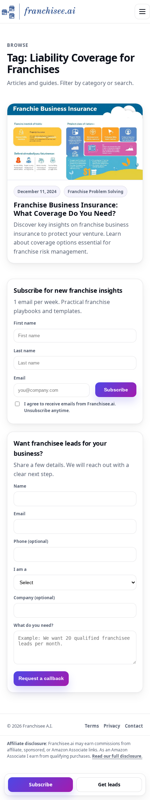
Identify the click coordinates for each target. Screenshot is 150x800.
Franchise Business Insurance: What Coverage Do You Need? (66, 209)
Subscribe (116, 389)
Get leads (109, 784)
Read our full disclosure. (117, 756)
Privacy (112, 726)
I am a (20, 569)
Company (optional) (34, 598)
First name (25, 323)
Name (20, 486)
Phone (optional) (31, 541)
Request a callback (41, 678)
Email (19, 378)
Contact (134, 726)
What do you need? (33, 625)
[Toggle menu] (142, 11)
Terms (92, 726)
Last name (24, 351)
